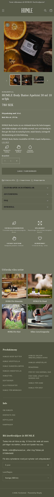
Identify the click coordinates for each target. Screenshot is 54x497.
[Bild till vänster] (6, 80)
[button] (3, 10)
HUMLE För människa (12, 390)
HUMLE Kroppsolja (11, 361)
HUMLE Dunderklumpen (13, 366)
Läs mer (5, 142)
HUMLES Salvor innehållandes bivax (38, 357)
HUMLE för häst (36, 388)
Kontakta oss (9, 415)
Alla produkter (10, 385)
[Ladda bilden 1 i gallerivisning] (15, 80)
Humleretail (22, 493)
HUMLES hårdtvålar (38, 362)
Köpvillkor (8, 420)
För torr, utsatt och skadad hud (38, 377)
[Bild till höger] (47, 80)
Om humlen (8, 410)
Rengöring (33, 367)
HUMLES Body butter (12, 356)
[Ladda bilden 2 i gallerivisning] (27, 80)
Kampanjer (8, 425)
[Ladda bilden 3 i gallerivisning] (39, 80)
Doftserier (8, 380)
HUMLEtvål (7, 376)
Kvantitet (5, 156)
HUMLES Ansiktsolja (12, 371)
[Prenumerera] (48, 465)
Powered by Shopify (35, 493)
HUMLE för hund (36, 383)
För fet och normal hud (40, 372)
